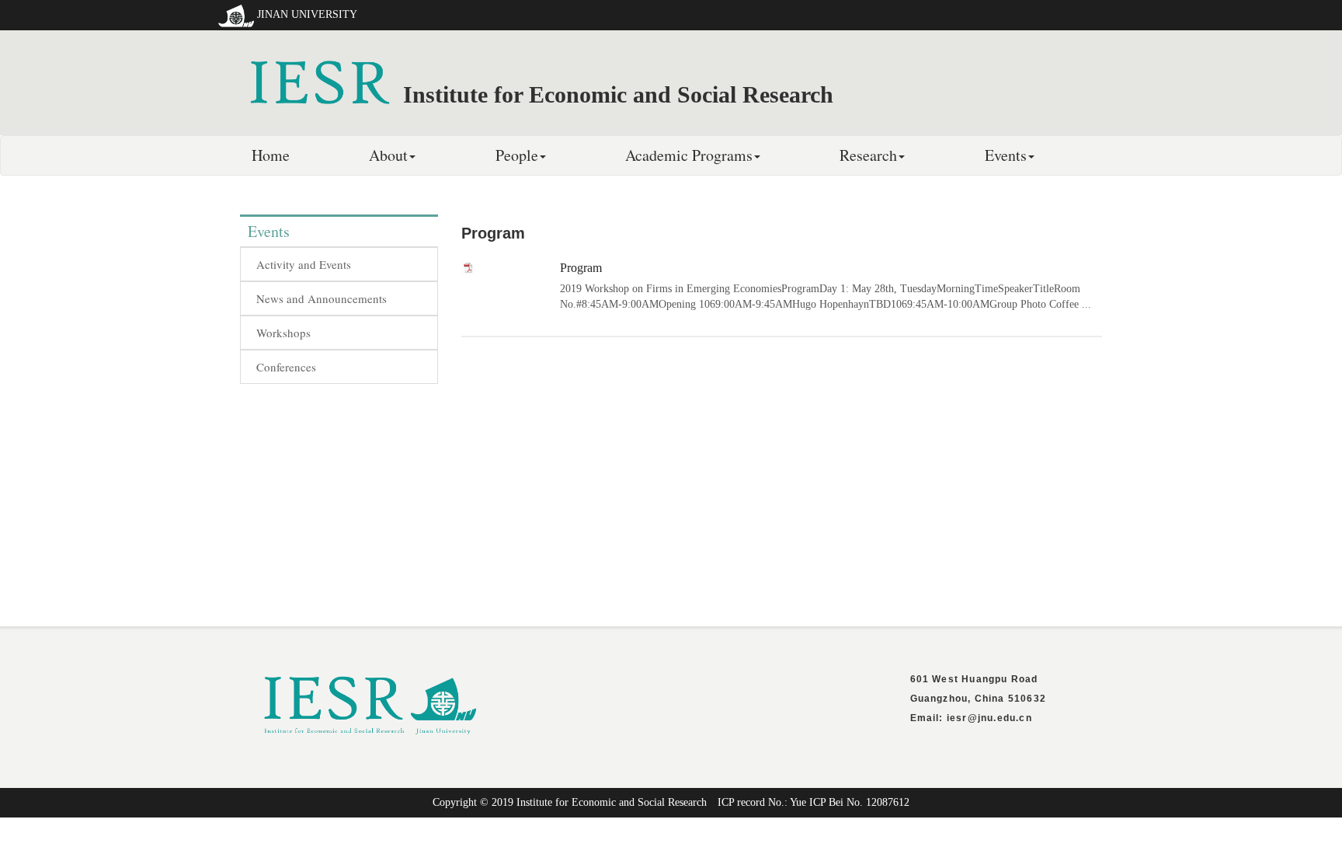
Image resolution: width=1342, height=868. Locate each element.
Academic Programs (689, 155)
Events (1006, 155)
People (516, 155)
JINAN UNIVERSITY (307, 14)
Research (868, 155)
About (388, 155)
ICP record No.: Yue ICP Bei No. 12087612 (813, 802)
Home (271, 155)
